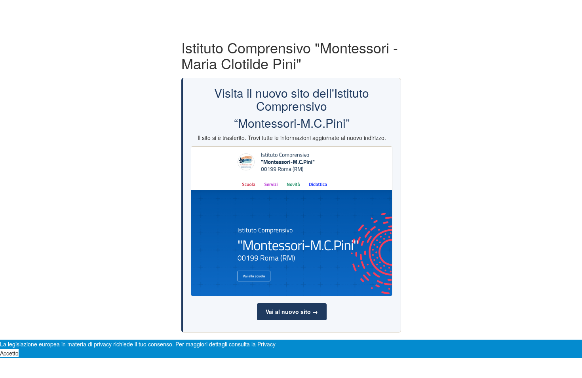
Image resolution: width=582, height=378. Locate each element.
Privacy (266, 344)
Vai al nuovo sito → (292, 312)
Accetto (9, 353)
